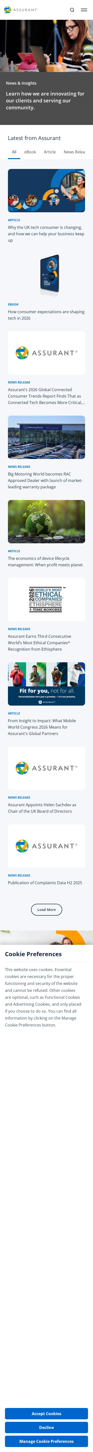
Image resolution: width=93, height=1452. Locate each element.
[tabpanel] (46, 544)
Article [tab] (50, 152)
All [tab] (14, 152)
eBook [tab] (30, 152)
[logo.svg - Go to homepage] (21, 10)
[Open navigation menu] (84, 10)
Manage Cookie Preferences (46, 1441)
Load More (46, 909)
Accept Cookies (46, 1413)
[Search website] (72, 10)
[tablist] (46, 142)
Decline (46, 1427)
